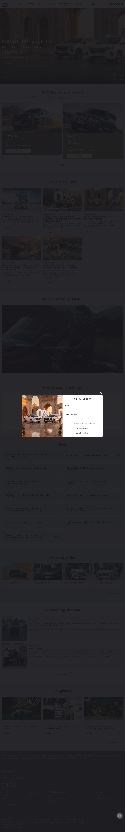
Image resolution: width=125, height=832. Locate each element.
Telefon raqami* (71, 414)
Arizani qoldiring (82, 428)
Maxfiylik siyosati (79, 423)
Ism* (67, 405)
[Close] (101, 393)
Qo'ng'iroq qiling (82, 433)
